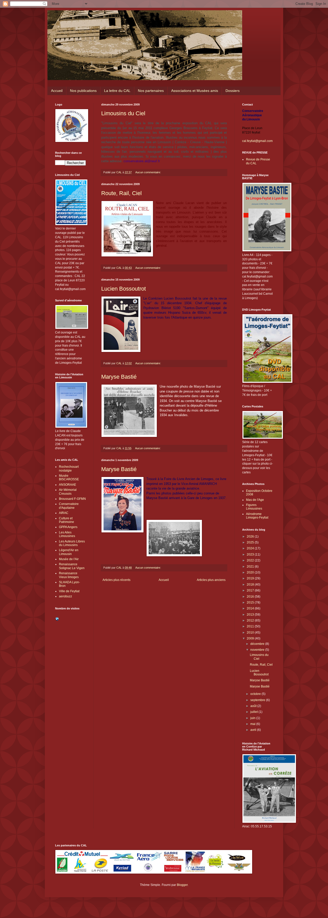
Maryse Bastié (119, 377)
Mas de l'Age (255, 500)
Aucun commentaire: (148, 172)
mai (253, 724)
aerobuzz (65, 596)
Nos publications (83, 91)
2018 (251, 584)
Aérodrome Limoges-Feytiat (257, 515)
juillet (254, 712)
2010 (251, 632)
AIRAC (63, 513)
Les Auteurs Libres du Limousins (72, 543)
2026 (251, 536)
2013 (251, 614)
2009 (251, 638)
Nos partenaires (151, 91)
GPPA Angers (68, 527)
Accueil (57, 91)
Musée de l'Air (69, 559)
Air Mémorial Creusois (68, 491)
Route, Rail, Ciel (121, 193)
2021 (251, 566)
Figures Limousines (254, 506)
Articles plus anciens (211, 580)
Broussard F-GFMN (72, 499)
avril (253, 730)
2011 (251, 626)
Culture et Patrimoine (66, 520)
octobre (256, 694)
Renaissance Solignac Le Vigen (72, 566)
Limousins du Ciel (123, 113)
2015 (251, 602)
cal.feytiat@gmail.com (257, 141)
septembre (258, 700)
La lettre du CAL (117, 91)
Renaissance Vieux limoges (69, 575)
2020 (251, 572)
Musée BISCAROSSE (69, 477)
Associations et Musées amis (194, 91)
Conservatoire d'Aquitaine (69, 505)
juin (253, 718)
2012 (251, 620)
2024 (251, 548)
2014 (251, 608)
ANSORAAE (67, 484)
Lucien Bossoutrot (123, 288)
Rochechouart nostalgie (69, 468)
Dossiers (232, 91)
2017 (251, 590)
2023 (251, 554)
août (253, 706)
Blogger (182, 885)
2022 (251, 560)
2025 (251, 542)
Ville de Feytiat (69, 591)
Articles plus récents (116, 580)
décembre (257, 644)
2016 (251, 596)
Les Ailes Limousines (67, 534)
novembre (257, 650)
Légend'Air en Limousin (68, 552)
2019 (251, 578)
